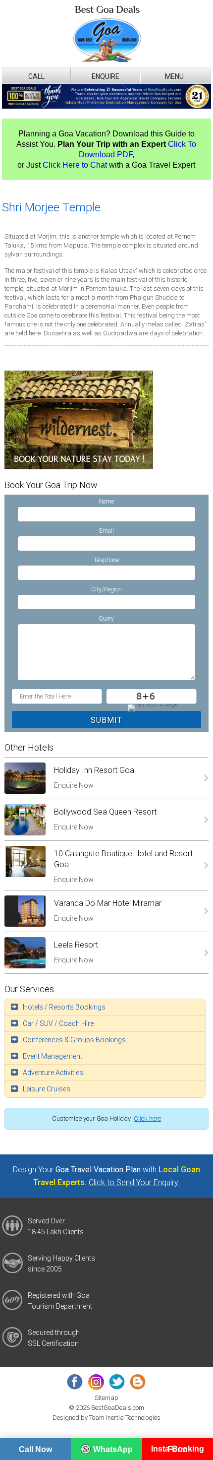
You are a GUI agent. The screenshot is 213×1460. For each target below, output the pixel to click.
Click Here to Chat (75, 165)
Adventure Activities (53, 1073)
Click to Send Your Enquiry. (134, 1182)
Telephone (106, 560)
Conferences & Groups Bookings (74, 1040)
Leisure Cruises (46, 1089)
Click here (147, 1118)
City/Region (106, 589)
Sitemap (106, 1397)
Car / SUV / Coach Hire (58, 1023)
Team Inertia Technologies (124, 1417)
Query (106, 618)
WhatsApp (113, 1449)
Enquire (105, 76)
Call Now (35, 1449)
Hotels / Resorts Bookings (64, 1007)
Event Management (52, 1056)
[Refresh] (151, 706)
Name (106, 501)
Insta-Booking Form (177, 1449)
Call (36, 76)
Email (106, 530)
